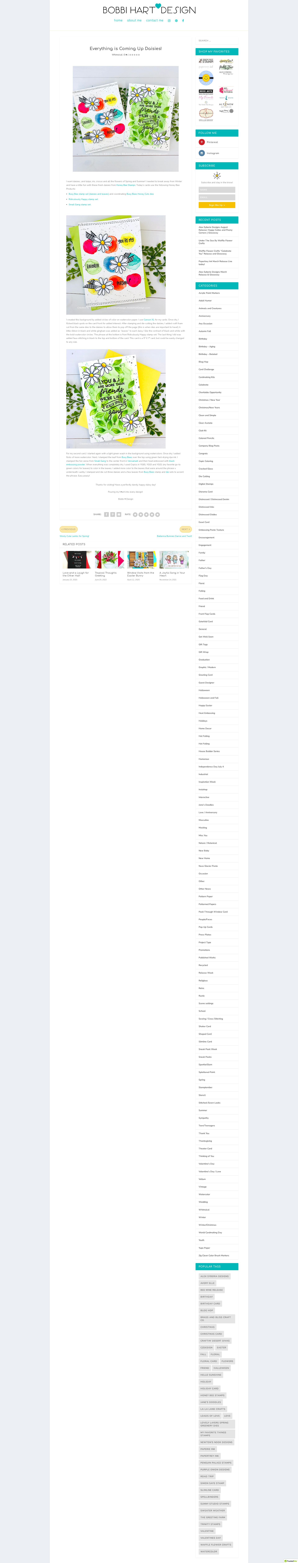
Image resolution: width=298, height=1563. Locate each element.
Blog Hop (203, 361)
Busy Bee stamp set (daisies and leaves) (89, 194)
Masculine (204, 820)
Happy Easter (205, 705)
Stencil (202, 1095)
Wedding (203, 1202)
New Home (204, 858)
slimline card (210, 1490)
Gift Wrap (203, 652)
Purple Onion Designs (215, 1469)
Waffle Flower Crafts (216, 1544)
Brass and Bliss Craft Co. (216, 1319)
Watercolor (204, 1194)
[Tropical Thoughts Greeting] (109, 560)
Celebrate (203, 384)
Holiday (206, 1381)
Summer (203, 1110)
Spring (202, 1079)
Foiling (202, 590)
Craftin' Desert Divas (215, 1340)
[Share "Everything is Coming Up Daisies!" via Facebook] (106, 514)
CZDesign (206, 1347)
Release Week (206, 972)
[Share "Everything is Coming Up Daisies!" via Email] (119, 514)
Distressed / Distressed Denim (214, 499)
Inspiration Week (207, 781)
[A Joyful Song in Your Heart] (174, 560)
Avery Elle (207, 1283)
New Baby (204, 850)
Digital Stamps (206, 483)
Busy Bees (127, 457)
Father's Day (205, 568)
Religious (203, 980)
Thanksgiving (205, 1140)
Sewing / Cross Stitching (211, 1018)
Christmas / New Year (209, 400)
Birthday (203, 338)
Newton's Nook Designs (217, 1442)
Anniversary (204, 316)
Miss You (203, 835)
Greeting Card (205, 674)
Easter (221, 1347)
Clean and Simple (207, 415)
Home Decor (205, 728)
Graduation (204, 659)
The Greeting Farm (213, 1517)
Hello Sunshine (211, 1374)
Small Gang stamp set (80, 204)
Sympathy (204, 1118)
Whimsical (117, 54)
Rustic (202, 995)
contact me (154, 20)
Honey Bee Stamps (125, 185)
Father (202, 560)
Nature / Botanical (208, 843)
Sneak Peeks (205, 1057)
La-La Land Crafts (213, 1409)
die (167, 472)
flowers (227, 1361)
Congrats (203, 453)
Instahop (203, 789)
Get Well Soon (206, 636)
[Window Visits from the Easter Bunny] (141, 560)
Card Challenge (206, 369)
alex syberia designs (215, 1276)
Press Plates (205, 934)
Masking (203, 827)
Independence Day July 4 (211, 766)
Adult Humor (205, 300)
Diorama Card (205, 491)
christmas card (211, 1333)
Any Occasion (205, 323)
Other (201, 881)
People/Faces (205, 919)
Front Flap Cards (207, 613)
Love (227, 1415)
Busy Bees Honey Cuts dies (140, 194)
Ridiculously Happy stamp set (83, 199)
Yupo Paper (204, 1247)
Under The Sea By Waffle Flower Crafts (215, 242)
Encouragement (206, 537)
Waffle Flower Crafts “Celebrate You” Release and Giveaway (215, 252)
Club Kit (202, 430)
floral (215, 1354)
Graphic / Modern (207, 667)
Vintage (203, 1186)
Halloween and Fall (208, 697)
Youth (201, 1240)
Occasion (203, 873)
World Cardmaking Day (210, 1232)
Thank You (204, 1133)
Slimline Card (205, 1041)
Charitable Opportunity (210, 392)
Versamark (133, 461)
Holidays (203, 720)
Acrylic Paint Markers (209, 293)
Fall (203, 1354)
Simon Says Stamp (212, 1483)
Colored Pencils (206, 438)
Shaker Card (205, 1026)
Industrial (203, 774)
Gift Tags (203, 644)
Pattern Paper (206, 896)
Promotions (204, 950)
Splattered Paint (207, 1072)
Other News (205, 888)
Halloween (204, 690)
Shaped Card (205, 1034)
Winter (202, 1217)
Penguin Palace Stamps (216, 1462)
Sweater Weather (213, 1510)
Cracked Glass (206, 468)
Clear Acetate (205, 422)
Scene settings (206, 1003)
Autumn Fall (205, 331)
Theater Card (205, 1148)
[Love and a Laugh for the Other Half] (77, 560)
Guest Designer (206, 682)
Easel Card (204, 522)
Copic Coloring (206, 461)
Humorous (204, 759)
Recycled (203, 965)
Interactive (204, 797)
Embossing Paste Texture (211, 529)
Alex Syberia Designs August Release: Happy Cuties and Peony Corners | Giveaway (215, 230)
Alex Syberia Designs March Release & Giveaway (213, 273)
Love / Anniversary (208, 812)
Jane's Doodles (206, 804)
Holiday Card (210, 1388)
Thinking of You (206, 1156)
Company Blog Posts (209, 445)
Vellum (202, 1179)
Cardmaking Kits (207, 377)
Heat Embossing (207, 713)
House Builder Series (209, 751)
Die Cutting (204, 476)
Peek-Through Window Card (213, 911)
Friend (202, 606)
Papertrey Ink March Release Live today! (215, 263)
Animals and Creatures (210, 308)
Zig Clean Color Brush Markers (214, 1255)
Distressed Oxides (208, 514)
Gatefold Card (206, 621)
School (202, 1011)
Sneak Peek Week (208, 1049)
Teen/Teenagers (207, 1125)
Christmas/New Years (209, 407)
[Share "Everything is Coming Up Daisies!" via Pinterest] (113, 514)
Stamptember (205, 1087)
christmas (208, 1327)
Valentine (207, 1531)
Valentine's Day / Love (210, 1171)
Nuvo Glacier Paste (208, 866)
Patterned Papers (207, 904)
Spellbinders (209, 1496)
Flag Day (203, 575)
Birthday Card (210, 1303)
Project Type (205, 942)
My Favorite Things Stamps (213, 1434)
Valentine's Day (206, 1163)
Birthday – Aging (207, 346)
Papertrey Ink (210, 1455)
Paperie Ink (208, 1449)
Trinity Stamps (210, 1524)
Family (202, 552)
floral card (209, 1361)
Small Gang (100, 461)
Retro (201, 988)
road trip (207, 1476)
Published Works (207, 957)
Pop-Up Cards (206, 927)
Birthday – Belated (208, 354)
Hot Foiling (204, 736)
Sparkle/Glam (205, 1064)
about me (134, 20)
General (203, 629)
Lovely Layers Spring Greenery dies (214, 1424)
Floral (201, 583)
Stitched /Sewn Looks (209, 1102)
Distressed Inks (206, 506)
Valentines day (211, 1537)
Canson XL (149, 319)
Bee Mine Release (212, 1290)
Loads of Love (210, 1415)
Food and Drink (206, 598)
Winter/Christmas (207, 1224)
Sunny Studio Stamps (215, 1503)
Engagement (205, 545)
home (118, 20)
